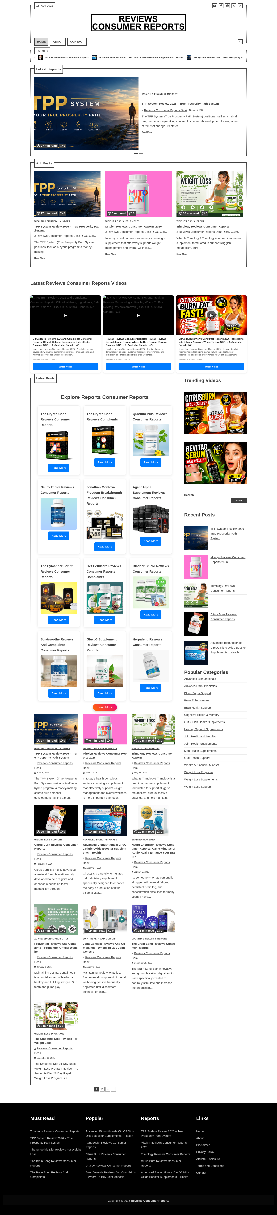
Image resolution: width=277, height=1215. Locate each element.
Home (41, 41)
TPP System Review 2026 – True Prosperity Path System (143, 57)
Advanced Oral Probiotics (51, 939)
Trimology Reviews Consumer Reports (202, 226)
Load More (105, 707)
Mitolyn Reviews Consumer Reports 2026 (207, 57)
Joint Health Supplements (200, 743)
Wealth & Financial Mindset (160, 94)
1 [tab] (136, 153)
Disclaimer (203, 1145)
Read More (147, 132)
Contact (77, 41)
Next (113, 1089)
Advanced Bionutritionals (100, 840)
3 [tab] (142, 153)
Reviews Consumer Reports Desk (165, 110)
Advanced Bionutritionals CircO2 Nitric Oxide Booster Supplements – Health (60, 57)
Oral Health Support (197, 757)
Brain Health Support (197, 707)
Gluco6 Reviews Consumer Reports (108, 1165)
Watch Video (65, 366)
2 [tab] (140, 153)
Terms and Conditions (210, 1165)
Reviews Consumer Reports (150, 1200)
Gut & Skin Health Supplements (204, 721)
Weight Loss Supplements (122, 221)
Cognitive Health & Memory (149, 939)
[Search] (240, 41)
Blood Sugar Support (197, 693)
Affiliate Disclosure (208, 1159)
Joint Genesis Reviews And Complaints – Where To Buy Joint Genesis (104, 947)
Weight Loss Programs (49, 1034)
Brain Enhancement (144, 840)
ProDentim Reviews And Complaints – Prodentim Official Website (56, 947)
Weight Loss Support (190, 221)
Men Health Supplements (200, 750)
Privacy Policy (205, 1152)
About (58, 41)
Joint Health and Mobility (100, 939)
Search (189, 494)
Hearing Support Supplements (203, 729)
